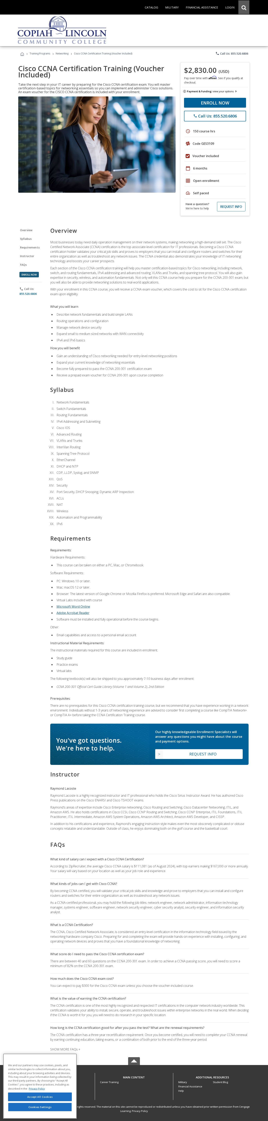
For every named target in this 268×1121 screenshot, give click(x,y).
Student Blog (220, 1082)
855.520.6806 (28, 294)
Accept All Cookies (40, 1097)
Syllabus (26, 239)
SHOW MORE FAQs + (65, 1049)
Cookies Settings (40, 1107)
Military (182, 1082)
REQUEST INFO (231, 206)
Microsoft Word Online (73, 606)
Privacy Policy (140, 1111)
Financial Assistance (190, 1086)
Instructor (27, 256)
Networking (62, 53)
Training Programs (40, 53)
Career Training (109, 1082)
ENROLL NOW (215, 103)
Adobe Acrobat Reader (73, 613)
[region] (40, 1086)
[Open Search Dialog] (243, 7)
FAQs (23, 265)
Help (181, 1091)
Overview (26, 230)
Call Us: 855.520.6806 (231, 53)
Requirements (30, 247)
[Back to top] (134, 1076)
